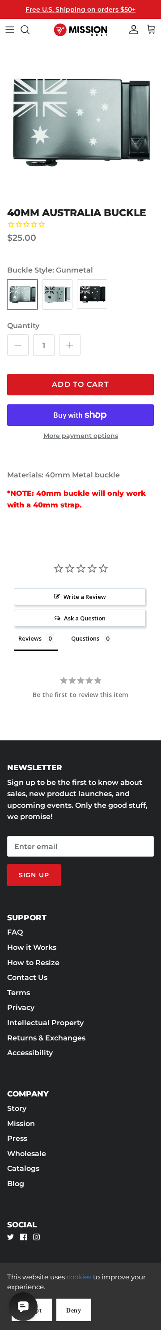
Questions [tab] (85, 638)
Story (16, 1108)
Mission (21, 1123)
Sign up (34, 875)
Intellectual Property (45, 1022)
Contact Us (27, 977)
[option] (80, 122)
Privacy (20, 1007)
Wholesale (26, 1153)
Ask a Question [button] (85, 618)
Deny (73, 1310)
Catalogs (23, 1168)
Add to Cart (80, 384)
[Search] (29, 29)
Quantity (23, 325)
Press (17, 1138)
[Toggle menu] (10, 29)
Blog (15, 1183)
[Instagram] (36, 1237)
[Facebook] (23, 1237)
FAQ (15, 932)
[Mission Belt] (80, 29)
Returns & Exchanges (46, 1038)
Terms (18, 992)
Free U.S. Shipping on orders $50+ (80, 9)
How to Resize (33, 962)
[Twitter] (10, 1237)
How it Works (31, 947)
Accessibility (30, 1052)
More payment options (80, 436)
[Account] (131, 29)
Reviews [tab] (30, 638)
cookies (79, 1277)
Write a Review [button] (85, 597)
